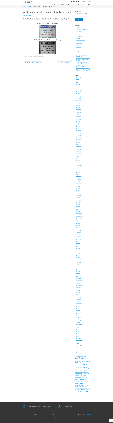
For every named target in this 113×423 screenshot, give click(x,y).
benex (81, 355)
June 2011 (78, 329)
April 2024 (78, 107)
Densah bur (83, 359)
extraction (77, 372)
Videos (77, 45)
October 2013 (78, 283)
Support (84, 4)
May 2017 (78, 223)
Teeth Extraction (79, 43)
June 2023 (78, 121)
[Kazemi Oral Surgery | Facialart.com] (27, 2)
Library (73, 4)
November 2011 (79, 320)
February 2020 (78, 176)
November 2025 (79, 86)
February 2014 (78, 276)
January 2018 (78, 211)
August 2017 (78, 218)
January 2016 (78, 248)
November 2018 (79, 195)
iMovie (80, 375)
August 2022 (78, 139)
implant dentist (78, 377)
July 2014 (77, 269)
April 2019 (78, 190)
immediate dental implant (80, 373)
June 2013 (78, 290)
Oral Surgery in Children (80, 40)
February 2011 (78, 336)
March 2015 (78, 259)
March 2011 (78, 334)
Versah (76, 391)
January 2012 (78, 317)
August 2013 (78, 287)
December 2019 (79, 177)
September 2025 (79, 89)
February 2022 (78, 146)
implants (84, 377)
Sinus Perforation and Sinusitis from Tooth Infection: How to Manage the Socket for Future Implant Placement (83, 69)
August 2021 (78, 154)
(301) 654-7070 (75, 1)
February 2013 (78, 296)
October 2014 (78, 264)
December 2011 (79, 318)
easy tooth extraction (83, 370)
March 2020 (78, 174)
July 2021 (77, 156)
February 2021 (78, 162)
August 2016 (78, 239)
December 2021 (79, 149)
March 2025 (78, 95)
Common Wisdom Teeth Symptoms (64, 62)
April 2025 (78, 93)
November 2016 (79, 234)
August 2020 (78, 169)
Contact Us (78, 4)
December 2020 (79, 163)
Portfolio (68, 4)
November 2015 (79, 250)
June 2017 (78, 221)
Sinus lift (82, 386)
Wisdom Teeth (78, 47)
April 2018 (78, 206)
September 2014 (79, 266)
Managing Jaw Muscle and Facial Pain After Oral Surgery (82, 66)
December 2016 (79, 232)
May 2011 (78, 331)
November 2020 (79, 165)
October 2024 (78, 98)
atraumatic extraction (78, 353)
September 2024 (79, 100)
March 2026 (78, 80)
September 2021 (79, 153)
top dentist (86, 389)
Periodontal (78, 41)
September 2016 (79, 237)
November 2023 (79, 114)
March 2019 (78, 192)
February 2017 (78, 229)
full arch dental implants (84, 372)
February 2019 (78, 193)
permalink (47, 57)
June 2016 (78, 243)
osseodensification (78, 385)
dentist (83, 367)
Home (24, 6)
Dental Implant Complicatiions (81, 29)
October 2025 (78, 87)
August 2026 (78, 77)
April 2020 (78, 172)
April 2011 (78, 333)
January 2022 (78, 147)
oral (88, 379)
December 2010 (79, 340)
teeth (79, 388)
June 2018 (78, 202)
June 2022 (78, 142)
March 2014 (78, 274)
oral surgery (84, 383)
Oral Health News (30, 6)
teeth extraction (84, 388)
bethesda (84, 356)
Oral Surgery (78, 38)
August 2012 (78, 304)
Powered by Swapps (56, 420)
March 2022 (78, 144)
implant (85, 375)
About (55, 4)
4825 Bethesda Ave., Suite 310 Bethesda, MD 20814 (34, 407)
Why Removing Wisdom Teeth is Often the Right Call (82, 63)
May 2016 (78, 244)
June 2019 (78, 186)
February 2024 (78, 109)
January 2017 (78, 230)
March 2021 (78, 160)
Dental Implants (79, 31)
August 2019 (78, 184)
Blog (89, 4)
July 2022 (77, 140)
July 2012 (77, 306)
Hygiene (77, 34)
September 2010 (79, 345)
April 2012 (78, 311)
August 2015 (78, 253)
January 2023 (78, 130)
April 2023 (78, 125)
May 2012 (78, 310)
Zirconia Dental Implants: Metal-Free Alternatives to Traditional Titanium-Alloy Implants (83, 59)
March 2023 (78, 126)
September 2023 (79, 117)
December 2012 (79, 299)
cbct (80, 359)
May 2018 (78, 204)
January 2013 (78, 297)
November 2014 (79, 262)
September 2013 (79, 285)
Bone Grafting (78, 27)
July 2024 (77, 102)
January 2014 (78, 278)
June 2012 (78, 308)
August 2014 (78, 267)
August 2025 (78, 91)
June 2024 (78, 103)
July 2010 (77, 347)
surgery (76, 388)
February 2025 (78, 96)
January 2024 (78, 110)
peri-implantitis (86, 385)
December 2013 (79, 280)
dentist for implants (84, 369)
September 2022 (79, 137)
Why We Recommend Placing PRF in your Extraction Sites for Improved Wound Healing (83, 55)
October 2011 (78, 322)
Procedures (61, 4)
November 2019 (79, 179)
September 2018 (79, 199)
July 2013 (77, 289)
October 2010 (78, 343)
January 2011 (78, 338)
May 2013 (78, 292)
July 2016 (77, 241)
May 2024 (78, 105)
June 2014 (78, 271)
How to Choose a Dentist (81, 33)
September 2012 (79, 303)
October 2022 (78, 135)
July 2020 (77, 170)
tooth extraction (80, 389)
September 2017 (79, 216)
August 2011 (78, 326)
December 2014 (79, 260)
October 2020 (78, 167)
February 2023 (78, 128)
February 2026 (78, 82)
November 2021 (79, 151)
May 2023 (78, 123)
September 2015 (79, 251)
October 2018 (78, 197)
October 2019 (78, 181)
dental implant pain (78, 364)
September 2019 (79, 183)
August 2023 (78, 119)
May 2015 (78, 257)
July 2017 (77, 220)
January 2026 (78, 84)
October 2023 (78, 116)
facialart (30, 15)
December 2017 (79, 213)
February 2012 (78, 315)
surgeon (86, 386)
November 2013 (79, 281)
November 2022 (79, 133)
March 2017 (78, 227)
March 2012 (78, 313)
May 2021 (78, 158)
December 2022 (79, 132)
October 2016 (78, 236)
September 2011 (79, 324)
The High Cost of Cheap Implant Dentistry (32, 62)
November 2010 (79, 341)
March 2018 (78, 207)
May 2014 (78, 273)
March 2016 (78, 246)
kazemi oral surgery (81, 379)
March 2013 (78, 294)
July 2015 (77, 255)
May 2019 (78, 188)
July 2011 (77, 327)
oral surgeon (79, 381)
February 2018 (78, 209)
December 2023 (79, 112)
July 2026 (77, 79)
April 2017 (78, 225)
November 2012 (79, 301)
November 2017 (79, 214)
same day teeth (78, 386)
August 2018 (78, 200)
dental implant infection (85, 362)
